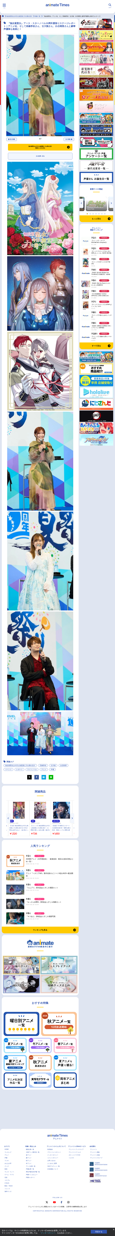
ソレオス (71, 1158)
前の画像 (12, 139)
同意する (98, 1232)
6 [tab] (102, 213)
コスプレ (7, 1180)
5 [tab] (99, 213)
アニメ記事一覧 (30, 1166)
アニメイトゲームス (75, 1152)
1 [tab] (87, 213)
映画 (6, 1169)
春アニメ (28, 1155)
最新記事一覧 (30, 1149)
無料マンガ (8, 1191)
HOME (7, 1149)
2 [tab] (90, 213)
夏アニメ (28, 1158)
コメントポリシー (52, 1158)
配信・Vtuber (9, 1186)
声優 (52, 769)
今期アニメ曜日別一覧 (32, 1152)
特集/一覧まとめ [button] (30, 1146)
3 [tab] (93, 213)
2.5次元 (7, 1183)
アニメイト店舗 (95, 1155)
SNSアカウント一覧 (53, 1166)
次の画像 (67, 139)
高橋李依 (43, 765)
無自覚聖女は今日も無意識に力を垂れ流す (20, 765)
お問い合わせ (51, 1160)
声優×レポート (30, 1177)
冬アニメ (28, 1163)
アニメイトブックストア (76, 1149)
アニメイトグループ (96, 1158)
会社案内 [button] (92, 1146)
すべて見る (96, 346)
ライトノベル (32, 769)
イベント (8, 769)
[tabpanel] (96, 204)
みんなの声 (8, 1163)
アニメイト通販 (95, 1152)
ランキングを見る (40, 930)
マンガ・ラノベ (9, 1172)
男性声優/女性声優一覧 (33, 1172)
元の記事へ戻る (40, 156)
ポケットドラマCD (74, 1155)
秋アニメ (28, 1160)
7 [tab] (105, 213)
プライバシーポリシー (54, 1152)
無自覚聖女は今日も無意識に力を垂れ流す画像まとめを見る (40, 147)
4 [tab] (96, 213)
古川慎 (53, 765)
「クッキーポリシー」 (48, 1233)
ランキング (8, 1152)
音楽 (6, 1177)
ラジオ (7, 1160)
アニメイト (93, 1149)
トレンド (7, 1188)
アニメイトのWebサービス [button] (77, 1146)
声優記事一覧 (30, 1169)
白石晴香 (63, 765)
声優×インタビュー (32, 1174)
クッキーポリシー (52, 1155)
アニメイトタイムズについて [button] (56, 1146)
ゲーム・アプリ (9, 1174)
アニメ (43, 769)
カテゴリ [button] (7, 1146)
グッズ (7, 1166)
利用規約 (50, 1149)
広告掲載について (52, 1169)
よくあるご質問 (52, 1163)
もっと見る (96, 219)
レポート (19, 769)
